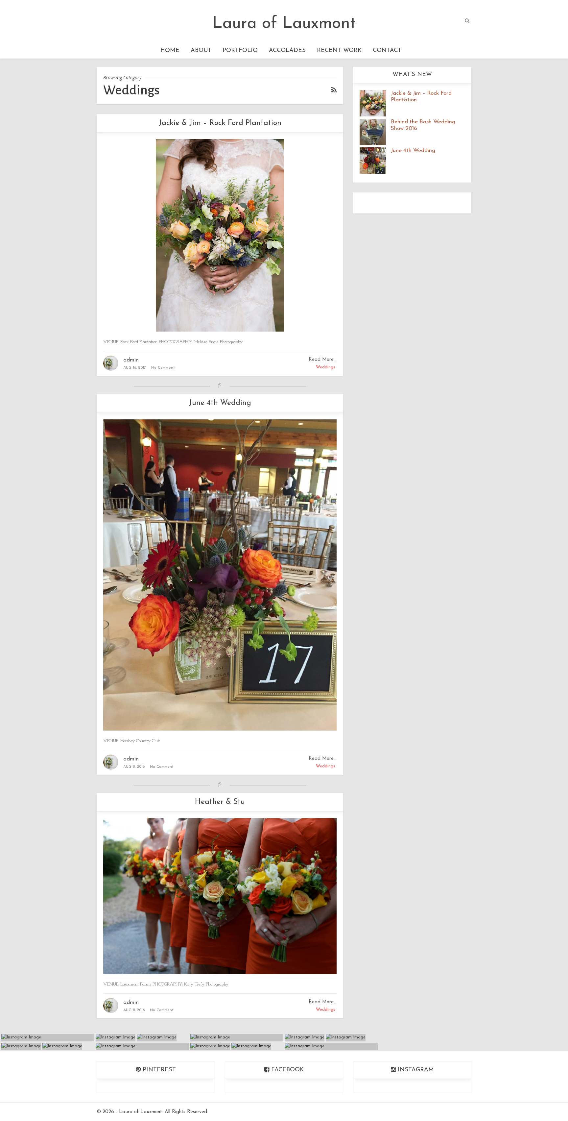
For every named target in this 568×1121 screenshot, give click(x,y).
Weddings (325, 367)
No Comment (163, 368)
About (201, 51)
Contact (387, 51)
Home (169, 51)
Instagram (415, 1070)
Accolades (287, 51)
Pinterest (158, 1070)
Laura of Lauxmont (284, 23)
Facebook (286, 1070)
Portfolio (240, 51)
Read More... (323, 359)
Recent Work (339, 51)
